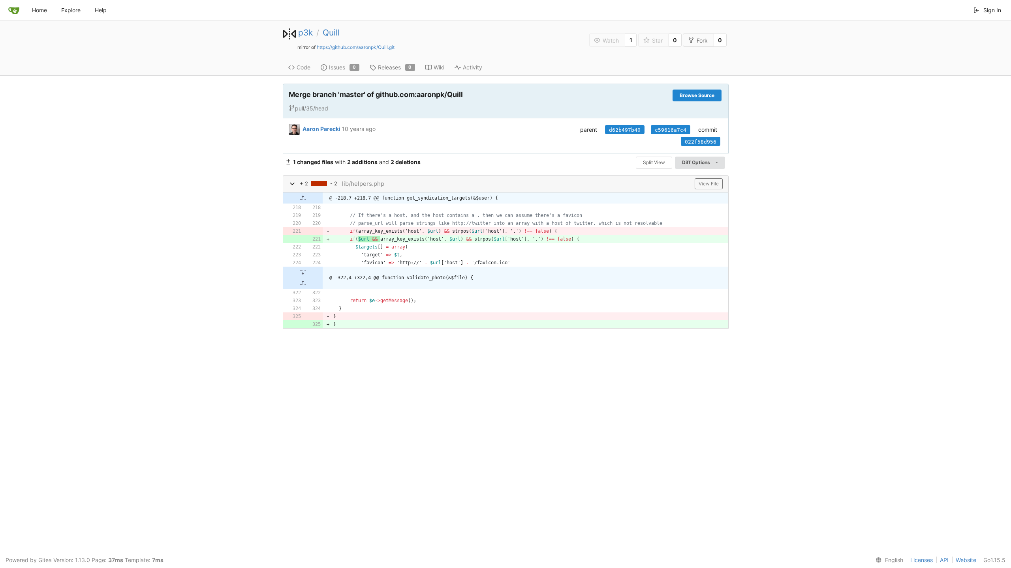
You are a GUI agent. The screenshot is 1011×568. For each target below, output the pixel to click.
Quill (331, 32)
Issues (342, 67)
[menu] (887, 560)
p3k (305, 32)
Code (303, 67)
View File (709, 184)
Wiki (439, 67)
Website (966, 560)
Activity (472, 67)
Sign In (992, 10)
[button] (292, 183)
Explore (71, 10)
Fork (702, 40)
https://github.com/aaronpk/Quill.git (356, 47)
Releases (395, 67)
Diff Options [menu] (696, 162)
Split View (654, 162)
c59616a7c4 (670, 130)
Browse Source (697, 95)
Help (101, 10)
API (944, 560)
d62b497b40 (625, 130)
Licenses (921, 560)
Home (39, 10)
